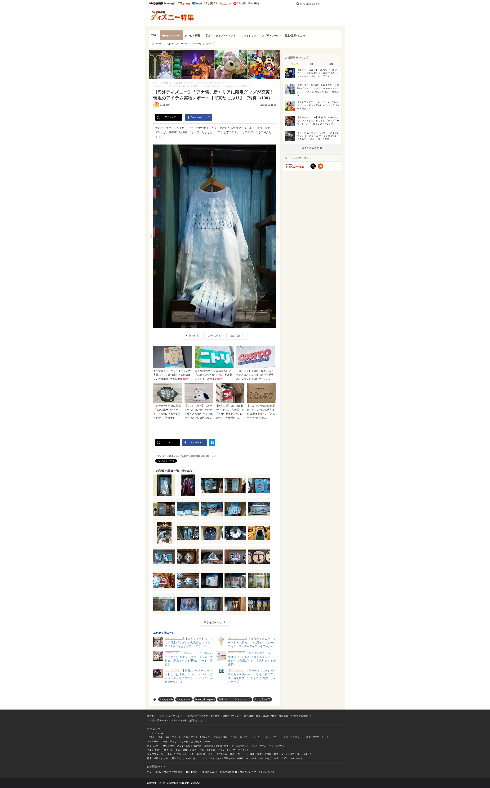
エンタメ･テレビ (155, 733)
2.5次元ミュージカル (210, 737)
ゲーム (256, 737)
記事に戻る (214, 335)
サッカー (299, 737)
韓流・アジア (312, 737)
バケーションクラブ (203, 43)
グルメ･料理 (153, 750)
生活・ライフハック (176, 754)
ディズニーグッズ (240, 746)
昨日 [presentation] (312, 64)
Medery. (254, 3)
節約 (232, 754)
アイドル (176, 737)
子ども (173, 741)
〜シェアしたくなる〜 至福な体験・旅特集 (223, 758)
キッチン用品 (287, 754)
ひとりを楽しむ (304, 754)
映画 (186, 737)
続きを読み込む (212, 622)
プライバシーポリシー (170, 716)
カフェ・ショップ (226, 750)
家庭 (165, 741)
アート (277, 737)
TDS (172, 746)
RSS (320, 166)
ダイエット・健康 (246, 754)
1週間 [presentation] (330, 64)
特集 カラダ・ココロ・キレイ (288, 758)
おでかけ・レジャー (200, 741)
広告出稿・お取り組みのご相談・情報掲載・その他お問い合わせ (277, 716)
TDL (165, 746)
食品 (178, 750)
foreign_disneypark (205, 699)
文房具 (268, 754)
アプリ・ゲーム (270, 35)
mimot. (197, 3)
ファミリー (152, 741)
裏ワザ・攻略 (183, 746)
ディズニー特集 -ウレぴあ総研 (172, 15)
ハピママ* (169, 3)
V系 (167, 737)
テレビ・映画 (192, 35)
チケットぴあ (154, 772)
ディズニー (152, 745)
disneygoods (166, 699)
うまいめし (210, 3)
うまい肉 (239, 3)
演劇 (225, 737)
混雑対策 (208, 746)
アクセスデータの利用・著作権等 (202, 716)
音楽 (207, 35)
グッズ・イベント (226, 35)
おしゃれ (184, 741)
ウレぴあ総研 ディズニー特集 (184, 3)
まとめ (164, 758)
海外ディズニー (170, 35)
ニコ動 (233, 737)
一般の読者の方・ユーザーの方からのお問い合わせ (176, 720)
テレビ (152, 737)
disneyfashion (184, 699)
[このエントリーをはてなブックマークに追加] (212, 442)
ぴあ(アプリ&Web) (173, 772)
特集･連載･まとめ (295, 35)
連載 (156, 758)
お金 (191, 754)
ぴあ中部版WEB (228, 772)
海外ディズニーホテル (178, 43)
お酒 (201, 750)
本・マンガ (245, 737)
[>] (278, 236)
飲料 (185, 750)
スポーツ (287, 737)
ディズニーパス (276, 746)
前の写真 (194, 335)
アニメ (194, 737)
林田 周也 (165, 105)
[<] (151, 236)
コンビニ (211, 750)
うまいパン (225, 3)
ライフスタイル (155, 754)
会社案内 (151, 716)
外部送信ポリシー (232, 716)
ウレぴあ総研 (156, 3)
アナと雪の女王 (262, 699)
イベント (267, 737)
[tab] (293, 64)
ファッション (248, 35)
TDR (153, 35)
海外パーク (158, 43)
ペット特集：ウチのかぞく (258, 758)
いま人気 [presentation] (294, 64)
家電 (259, 754)
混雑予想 (197, 746)
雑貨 (276, 754)
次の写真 (235, 335)
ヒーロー (326, 737)
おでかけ (201, 754)
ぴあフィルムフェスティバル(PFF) (257, 772)
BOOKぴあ (191, 772)
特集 (149, 758)
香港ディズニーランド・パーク (235, 699)
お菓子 (193, 750)
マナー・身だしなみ (217, 754)
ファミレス (243, 750)
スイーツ (168, 750)
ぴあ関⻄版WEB (208, 772)
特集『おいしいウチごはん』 (185, 758)
